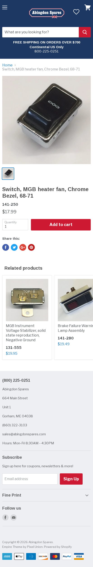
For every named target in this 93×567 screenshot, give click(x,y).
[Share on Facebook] (5, 247)
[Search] (85, 32)
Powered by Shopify (58, 547)
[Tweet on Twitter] (14, 247)
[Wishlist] (76, 12)
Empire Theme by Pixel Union (22, 547)
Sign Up (71, 479)
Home (7, 65)
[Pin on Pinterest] (31, 247)
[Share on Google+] (22, 247)
